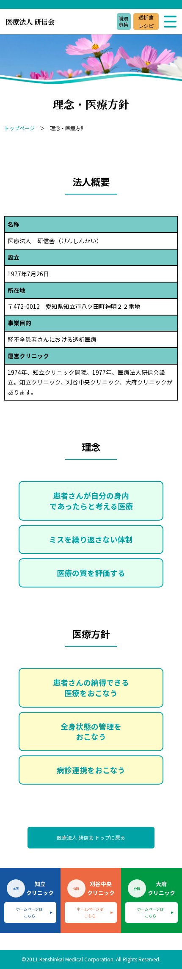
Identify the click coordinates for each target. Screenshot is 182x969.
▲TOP (161, 947)
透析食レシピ (146, 21)
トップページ (19, 128)
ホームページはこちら (29, 912)
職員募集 (124, 21)
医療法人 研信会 (30, 21)
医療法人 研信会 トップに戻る (91, 837)
